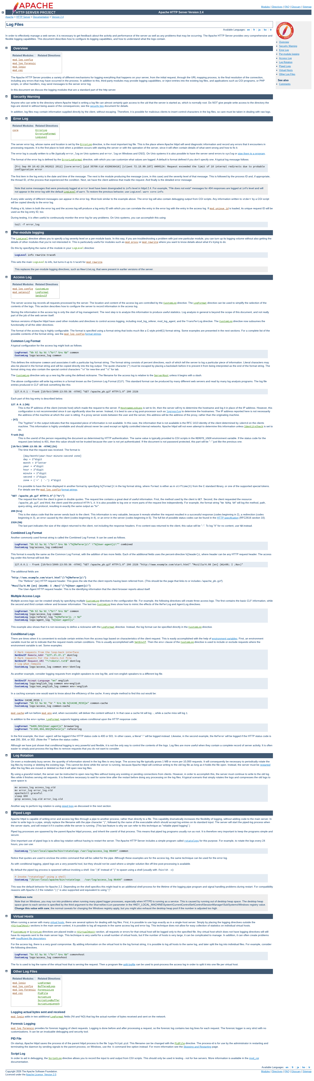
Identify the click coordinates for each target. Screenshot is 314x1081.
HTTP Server (23, 17)
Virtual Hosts (286, 70)
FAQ (287, 6)
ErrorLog (41, 130)
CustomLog (42, 288)
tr (270, 29)
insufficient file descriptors (31, 938)
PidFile (43, 993)
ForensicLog (46, 989)
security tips (97, 105)
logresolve (173, 411)
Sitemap (307, 6)
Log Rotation (285, 62)
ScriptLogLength (49, 1003)
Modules (265, 6)
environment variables (224, 638)
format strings (93, 333)
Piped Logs (285, 66)
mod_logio (19, 66)
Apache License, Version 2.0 (41, 1074)
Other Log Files (287, 74)
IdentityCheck (253, 426)
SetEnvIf (41, 295)
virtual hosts (57, 922)
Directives (277, 6)
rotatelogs (191, 840)
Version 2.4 (58, 17)
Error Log (284, 50)
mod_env (47, 713)
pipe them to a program (251, 153)
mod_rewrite (150, 242)
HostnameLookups (131, 408)
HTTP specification (228, 517)
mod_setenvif (21, 292)
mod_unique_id (219, 208)
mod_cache (17, 713)
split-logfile (129, 964)
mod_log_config (23, 59)
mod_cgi (18, 70)
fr (254, 29)
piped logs (68, 806)
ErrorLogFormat (45, 133)
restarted (265, 764)
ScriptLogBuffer (49, 1000)
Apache (9, 17)
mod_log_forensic (24, 63)
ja (259, 29)
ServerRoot (161, 375)
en (248, 29)
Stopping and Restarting (197, 1046)
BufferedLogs (46, 986)
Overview (284, 42)
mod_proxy (131, 242)
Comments (285, 84)
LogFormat (42, 292)
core (15, 130)
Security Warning (288, 46)
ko (265, 29)
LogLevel (41, 137)
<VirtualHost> (20, 925)
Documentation (41, 17)
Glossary (296, 6)
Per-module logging (289, 54)
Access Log (285, 58)
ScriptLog (44, 996)
